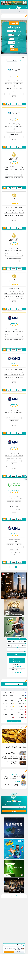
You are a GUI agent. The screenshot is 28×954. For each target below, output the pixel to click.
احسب (16, 654)
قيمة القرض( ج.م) (17, 641)
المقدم (16, 46)
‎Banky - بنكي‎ (14, 896)
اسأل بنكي (8, 951)
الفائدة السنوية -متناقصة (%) (17, 646)
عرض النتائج (13, 50)
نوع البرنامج (18, 31)
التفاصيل (19, 104)
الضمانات (18, 42)
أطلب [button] (4, 104)
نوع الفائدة (16, 38)
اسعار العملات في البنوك (14, 721)
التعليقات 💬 (19, 951)
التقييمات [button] (14, 104)
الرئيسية (24, 12)
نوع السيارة (17, 35)
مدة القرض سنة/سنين (17, 650)
